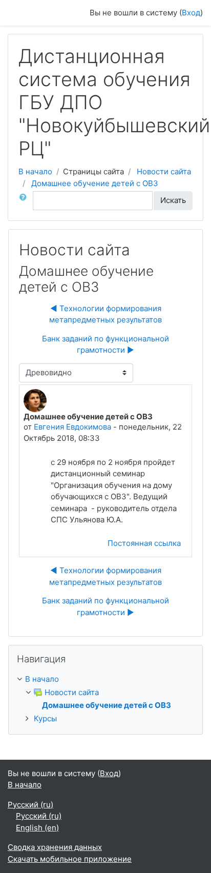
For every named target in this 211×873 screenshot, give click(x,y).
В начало (35, 171)
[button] (25, 200)
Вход (191, 12)
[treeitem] (105, 679)
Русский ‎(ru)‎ (30, 804)
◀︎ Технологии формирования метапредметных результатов (105, 314)
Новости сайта (164, 171)
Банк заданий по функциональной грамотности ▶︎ (105, 344)
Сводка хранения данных (55, 847)
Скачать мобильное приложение (70, 859)
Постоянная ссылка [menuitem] (144, 543)
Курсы (45, 718)
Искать (173, 200)
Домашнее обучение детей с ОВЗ (94, 183)
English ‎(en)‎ (37, 828)
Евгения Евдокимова (72, 427)
